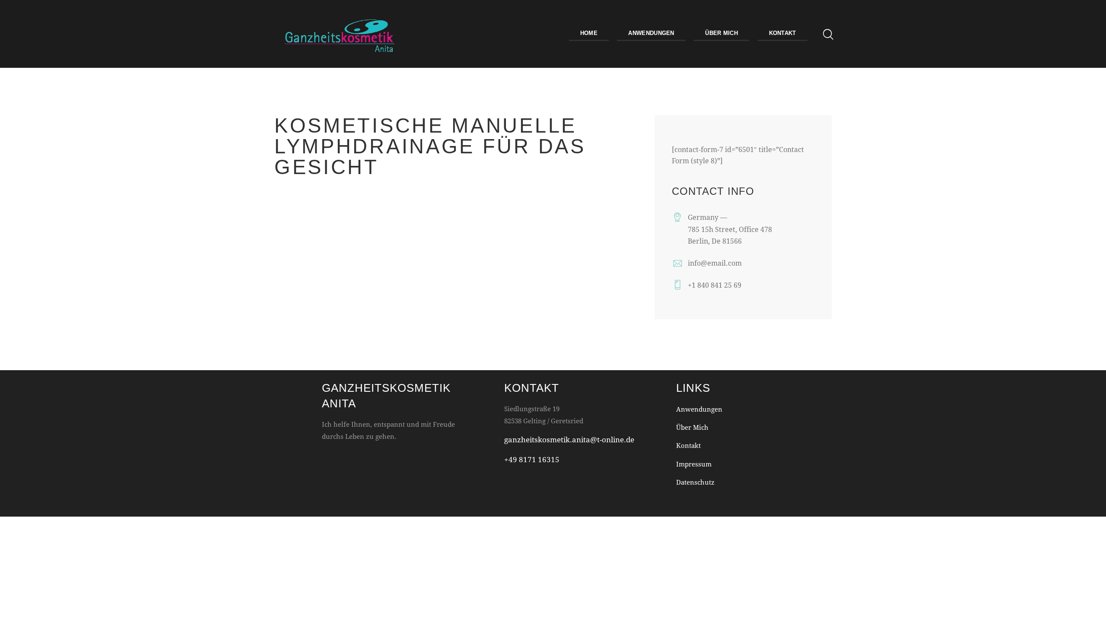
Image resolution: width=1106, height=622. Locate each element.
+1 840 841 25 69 (714, 284)
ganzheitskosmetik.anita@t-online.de (569, 439)
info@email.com (715, 262)
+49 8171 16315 (531, 459)
